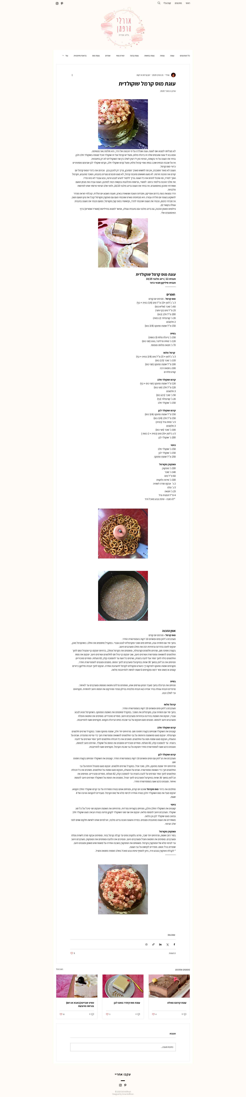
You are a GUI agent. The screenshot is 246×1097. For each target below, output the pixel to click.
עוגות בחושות (149, 55)
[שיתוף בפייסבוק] (174, 944)
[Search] (159, 3)
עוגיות (162, 55)
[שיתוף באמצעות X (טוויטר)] (167, 944)
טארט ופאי (120, 55)
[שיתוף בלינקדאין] (160, 944)
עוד (66, 55)
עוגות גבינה (134, 55)
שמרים (107, 55)
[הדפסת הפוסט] (146, 944)
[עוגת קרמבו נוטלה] (169, 986)
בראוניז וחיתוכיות (80, 55)
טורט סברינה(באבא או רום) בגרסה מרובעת (80, 1004)
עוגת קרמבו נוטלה (176, 1002)
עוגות (172, 55)
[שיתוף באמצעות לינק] (153, 944)
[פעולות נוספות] (72, 75)
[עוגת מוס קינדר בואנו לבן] (123, 986)
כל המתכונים (185, 55)
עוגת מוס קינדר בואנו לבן (127, 1002)
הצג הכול (59, 969)
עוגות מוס (96, 55)
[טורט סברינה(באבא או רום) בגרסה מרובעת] (76, 986)
